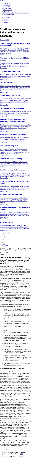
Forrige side (6, 233)
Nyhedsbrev (6, 17)
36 (4, 240)
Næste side (6, 245)
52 (4, 244)
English (5, 22)
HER (21, 454)
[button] (0, 25)
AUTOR (2, 0)
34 (4, 237)
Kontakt (5, 19)
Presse (5, 20)
